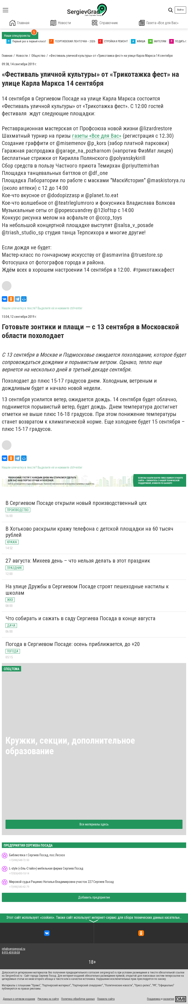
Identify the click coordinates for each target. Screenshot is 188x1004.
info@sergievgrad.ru (13, 948)
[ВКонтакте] (4, 299)
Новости (64, 23)
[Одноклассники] (11, 299)
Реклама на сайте (48, 999)
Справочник (109, 23)
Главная (23, 23)
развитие (168, 999)
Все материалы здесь (94, 824)
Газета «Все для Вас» (162, 23)
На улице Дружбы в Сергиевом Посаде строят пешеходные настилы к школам (87, 589)
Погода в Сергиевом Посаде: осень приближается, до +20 (73, 644)
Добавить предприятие (94, 897)
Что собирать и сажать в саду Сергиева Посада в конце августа (80, 618)
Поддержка (153, 999)
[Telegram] (17, 299)
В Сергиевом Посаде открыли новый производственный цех (76, 503)
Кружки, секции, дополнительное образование (70, 746)
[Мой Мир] (24, 299)
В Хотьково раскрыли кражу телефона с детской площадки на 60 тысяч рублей (89, 532)
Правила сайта (106, 999)
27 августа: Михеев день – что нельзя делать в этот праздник (78, 560)
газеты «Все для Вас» (96, 136)
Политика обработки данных (78, 999)
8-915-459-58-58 (11, 952)
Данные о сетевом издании (19, 999)
